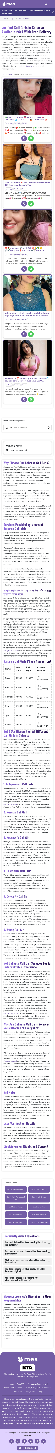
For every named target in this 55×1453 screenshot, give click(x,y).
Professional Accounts (37, 1384)
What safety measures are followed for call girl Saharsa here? (25, 1261)
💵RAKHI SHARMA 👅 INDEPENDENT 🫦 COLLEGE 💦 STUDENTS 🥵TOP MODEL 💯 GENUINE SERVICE (26, 118)
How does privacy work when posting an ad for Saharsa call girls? (25, 1270)
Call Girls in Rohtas (39, 1215)
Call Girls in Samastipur (39, 1222)
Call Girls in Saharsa (18, 427)
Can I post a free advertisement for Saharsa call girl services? (26, 1252)
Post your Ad (30, 1391)
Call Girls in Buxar (39, 1207)
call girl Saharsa (25, 66)
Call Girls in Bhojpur (39, 1197)
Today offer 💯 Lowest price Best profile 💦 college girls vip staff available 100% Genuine (27, 379)
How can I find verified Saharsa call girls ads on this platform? (25, 1243)
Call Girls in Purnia (16, 1222)
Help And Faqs (45, 1388)
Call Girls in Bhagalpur (39, 1189)
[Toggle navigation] (51, 4)
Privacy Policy (30, 1388)
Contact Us (17, 1391)
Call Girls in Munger (16, 1207)
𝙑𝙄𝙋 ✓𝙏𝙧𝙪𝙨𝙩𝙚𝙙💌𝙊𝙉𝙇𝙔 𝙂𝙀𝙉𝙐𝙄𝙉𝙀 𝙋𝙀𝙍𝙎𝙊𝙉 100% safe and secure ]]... (27, 183)
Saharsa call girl (10, 1061)
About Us (21, 1384)
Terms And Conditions (13, 1388)
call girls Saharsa (10, 650)
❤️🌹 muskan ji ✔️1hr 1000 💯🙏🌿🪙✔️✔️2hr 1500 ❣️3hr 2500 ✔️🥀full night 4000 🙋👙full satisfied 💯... (25, 249)
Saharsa (24, 124)
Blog (40, 1391)
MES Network (29, 1448)
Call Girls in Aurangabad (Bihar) (16, 1198)
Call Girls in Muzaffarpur (16, 1189)
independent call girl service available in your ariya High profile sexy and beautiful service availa (27, 314)
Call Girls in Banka (16, 1215)
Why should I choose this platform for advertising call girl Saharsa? (21, 1279)
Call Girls (17, 124)
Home (11, 1384)
